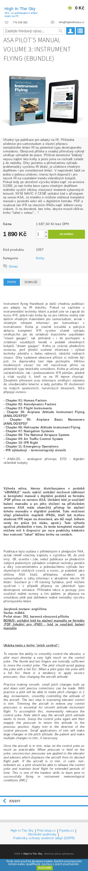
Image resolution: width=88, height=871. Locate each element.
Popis (11, 282)
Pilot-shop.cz (46, 830)
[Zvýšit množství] (46, 232)
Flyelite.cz (66, 830)
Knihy (40, 258)
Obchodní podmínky (42, 834)
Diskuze (31, 282)
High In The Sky (21, 11)
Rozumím (44, 868)
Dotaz (13, 266)
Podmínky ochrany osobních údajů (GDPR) (44, 838)
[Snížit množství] (46, 236)
